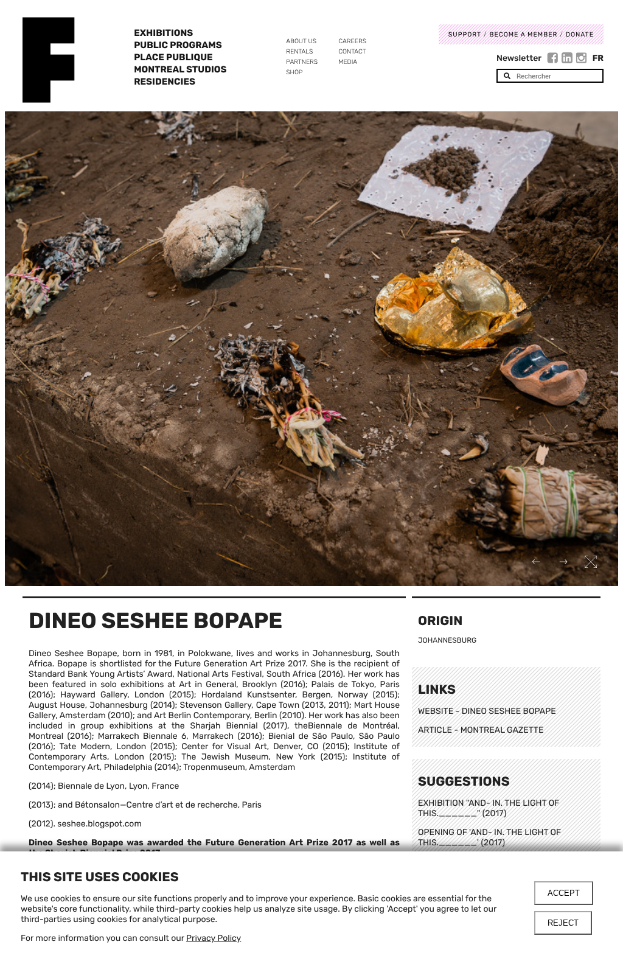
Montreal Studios (180, 69)
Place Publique (173, 57)
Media (347, 62)
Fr (598, 58)
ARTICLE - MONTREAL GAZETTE (480, 730)
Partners (302, 62)
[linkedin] (569, 59)
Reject (563, 922)
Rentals (299, 51)
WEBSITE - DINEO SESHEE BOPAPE (487, 711)
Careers (352, 41)
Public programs (178, 45)
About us (301, 41)
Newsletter (518, 58)
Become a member (523, 34)
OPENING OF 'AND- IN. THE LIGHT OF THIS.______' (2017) (489, 837)
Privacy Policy (213, 938)
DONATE (580, 34)
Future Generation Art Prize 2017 (281, 842)
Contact (352, 51)
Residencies (164, 81)
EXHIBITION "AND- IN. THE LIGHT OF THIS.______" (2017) (488, 808)
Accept (564, 893)
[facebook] (554, 59)
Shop (294, 72)
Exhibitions (163, 32)
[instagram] (582, 59)
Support (464, 34)
